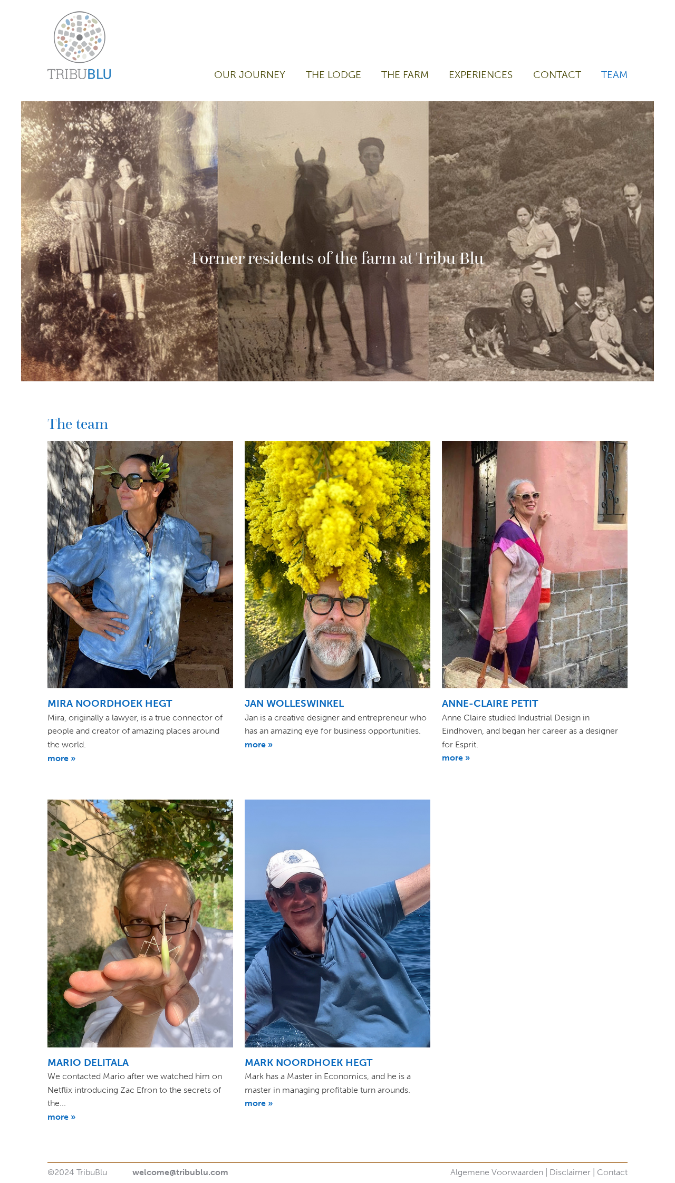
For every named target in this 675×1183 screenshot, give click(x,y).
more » (61, 758)
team (614, 75)
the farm (405, 75)
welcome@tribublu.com (180, 1172)
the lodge (333, 75)
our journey (249, 75)
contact (557, 75)
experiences (481, 75)
